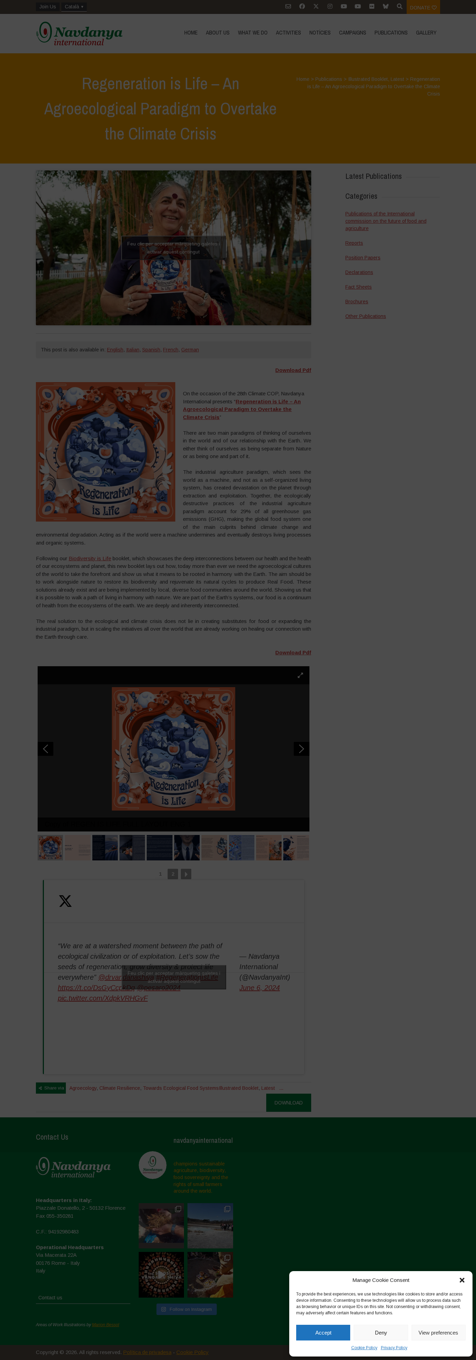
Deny (381, 1333)
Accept (323, 1333)
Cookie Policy (364, 1347)
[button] (462, 1280)
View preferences (438, 1333)
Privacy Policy (394, 1347)
